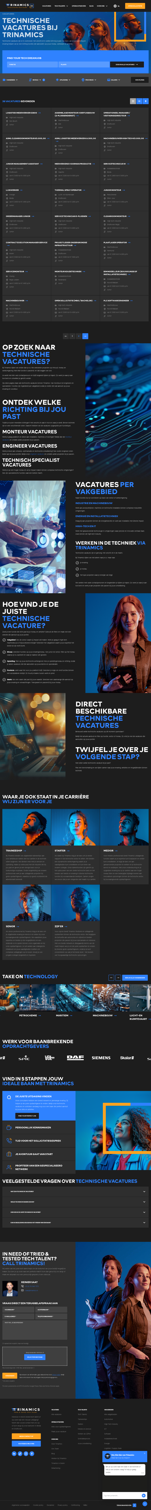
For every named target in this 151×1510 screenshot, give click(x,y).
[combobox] (32, 64)
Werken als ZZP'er (84, 1434)
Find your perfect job (27, 1116)
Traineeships (82, 1419)
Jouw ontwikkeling (84, 1444)
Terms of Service (51, 1386)
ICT (105, 1429)
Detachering (55, 1468)
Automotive (108, 1419)
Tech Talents (60, 6)
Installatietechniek (110, 1439)
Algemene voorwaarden (21, 1505)
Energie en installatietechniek (97, 516)
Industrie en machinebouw (94, 503)
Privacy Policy (38, 1386)
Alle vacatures (56, 1414)
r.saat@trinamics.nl (31, 1291)
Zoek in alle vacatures (125, 64)
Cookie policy (38, 1505)
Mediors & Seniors (84, 1429)
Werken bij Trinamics (58, 1458)
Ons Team (55, 1449)
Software (107, 1434)
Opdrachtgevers (79, 6)
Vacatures (46, 6)
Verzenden (9, 1376)
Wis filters (139, 80)
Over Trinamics (56, 1444)
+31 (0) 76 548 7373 (32, 1286)
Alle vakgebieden (110, 1414)
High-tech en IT (86, 526)
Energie (107, 1444)
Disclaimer (50, 1505)
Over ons (101, 6)
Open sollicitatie (135, 6)
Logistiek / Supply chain (113, 1448)
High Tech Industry (111, 1424)
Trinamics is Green (58, 1463)
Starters (80, 1424)
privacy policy (56, 1375)
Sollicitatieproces (84, 1439)
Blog (91, 6)
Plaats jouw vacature (58, 1432)
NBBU (85, 1505)
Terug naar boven (124, 1505)
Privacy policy (63, 1505)
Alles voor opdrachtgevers (61, 1427)
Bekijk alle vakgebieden (135, 978)
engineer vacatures (37, 454)
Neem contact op (26, 1436)
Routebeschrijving (26, 1444)
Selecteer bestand (34, 1357)
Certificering (75, 1505)
